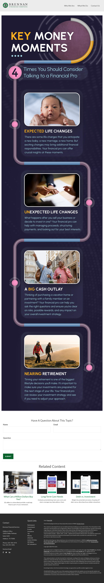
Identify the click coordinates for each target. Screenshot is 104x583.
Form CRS (49, 520)
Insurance (30, 531)
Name (5, 424)
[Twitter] (6, 552)
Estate (29, 529)
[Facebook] (3, 552)
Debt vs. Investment (85, 496)
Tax (28, 533)
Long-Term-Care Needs (52, 496)
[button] (69, 5)
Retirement (31, 525)
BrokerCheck (80, 523)
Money (29, 536)
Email (56, 424)
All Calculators (32, 544)
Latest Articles (32, 540)
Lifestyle (30, 538)
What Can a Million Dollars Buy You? (18, 497)
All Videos (30, 542)
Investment (31, 527)
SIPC (48, 551)
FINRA (45, 551)
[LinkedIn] (9, 552)
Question (7, 438)
